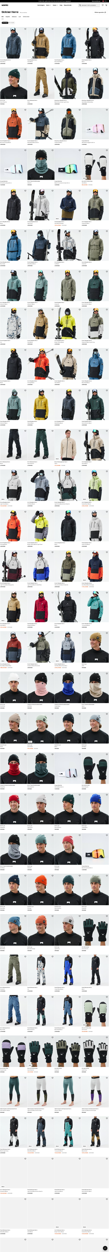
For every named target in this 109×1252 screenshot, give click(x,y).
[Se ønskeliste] (102, 5)
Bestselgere (41, 5)
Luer (20, 16)
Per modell (11, 22)
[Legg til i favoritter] (25, 29)
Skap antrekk (67, 5)
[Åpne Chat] (105, 1248)
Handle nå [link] (68, 1)
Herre (47, 5)
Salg (61, 5)
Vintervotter (26, 16)
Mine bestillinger (96, 1)
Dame (54, 5)
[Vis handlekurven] (106, 5)
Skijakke (8, 16)
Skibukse (14, 16)
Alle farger (5, 22)
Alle (3, 16)
